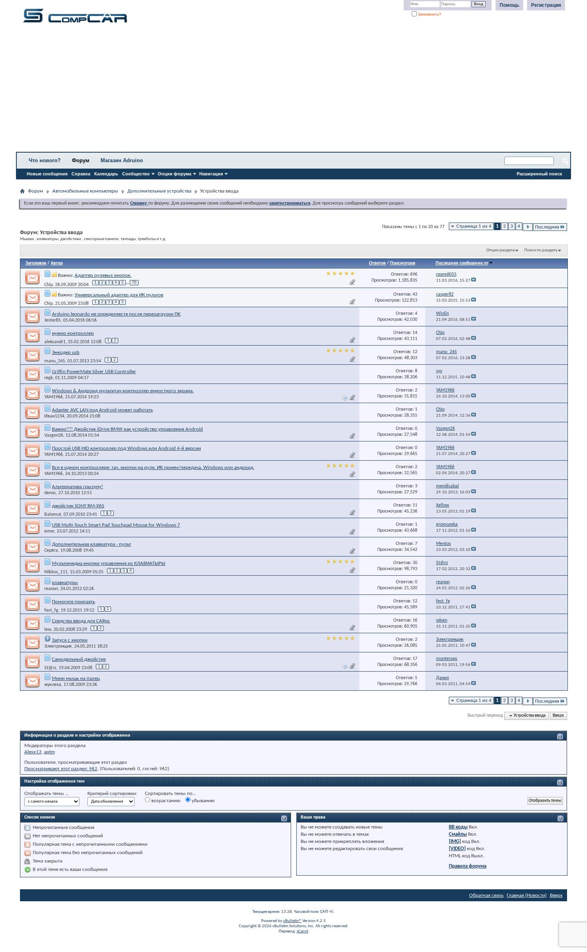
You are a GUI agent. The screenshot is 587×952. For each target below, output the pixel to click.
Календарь (106, 173)
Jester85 (52, 320)
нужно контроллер (73, 333)
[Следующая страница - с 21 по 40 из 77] (528, 227)
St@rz (50, 668)
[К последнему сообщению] (473, 280)
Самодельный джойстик (79, 659)
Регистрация (546, 5)
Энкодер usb (65, 352)
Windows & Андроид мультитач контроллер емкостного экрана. (123, 391)
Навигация (211, 173)
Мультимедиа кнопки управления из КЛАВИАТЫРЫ (108, 563)
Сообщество (136, 173)
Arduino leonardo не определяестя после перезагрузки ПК (116, 314)
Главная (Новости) (527, 895)
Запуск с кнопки (69, 640)
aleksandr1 (54, 342)
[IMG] (455, 841)
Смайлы (458, 834)
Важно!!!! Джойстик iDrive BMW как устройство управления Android (127, 429)
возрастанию (165, 800)
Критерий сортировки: (112, 793)
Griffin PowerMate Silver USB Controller (94, 371)
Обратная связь (486, 895)
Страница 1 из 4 (474, 226)
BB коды (458, 827)
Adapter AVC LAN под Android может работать (102, 410)
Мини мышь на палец (76, 678)
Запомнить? (429, 14)
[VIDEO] (457, 848)
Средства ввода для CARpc (81, 621)
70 (134, 282)
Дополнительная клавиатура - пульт (91, 544)
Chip (48, 284)
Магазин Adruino (122, 160)
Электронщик (58, 646)
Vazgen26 (53, 435)
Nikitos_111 (55, 572)
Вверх (558, 716)
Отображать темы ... (46, 793)
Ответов (377, 263)
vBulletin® (292, 921)
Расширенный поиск (539, 173)
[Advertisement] (249, 90)
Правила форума (467, 866)
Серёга (51, 550)
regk (48, 378)
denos (50, 493)
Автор (57, 263)
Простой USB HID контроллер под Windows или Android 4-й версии (126, 448)
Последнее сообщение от (462, 263)
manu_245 (54, 361)
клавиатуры (65, 582)
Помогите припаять (73, 601)
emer (49, 531)
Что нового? (45, 160)
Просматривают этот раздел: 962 (60, 768)
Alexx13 (33, 752)
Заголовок (36, 263)
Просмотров (402, 263)
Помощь (509, 5)
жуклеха (52, 684)
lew (47, 629)
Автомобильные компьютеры (85, 191)
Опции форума (174, 173)
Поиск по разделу (540, 250)
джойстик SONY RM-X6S (78, 506)
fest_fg (51, 610)
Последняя (547, 227)
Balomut (52, 514)
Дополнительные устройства (159, 191)
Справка (80, 173)
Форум (80, 160)
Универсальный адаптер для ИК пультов (119, 295)
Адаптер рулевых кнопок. (103, 275)
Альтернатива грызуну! (77, 486)
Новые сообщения (47, 173)
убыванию (202, 800)
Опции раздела (500, 250)
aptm (49, 752)
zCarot (302, 931)
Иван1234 (54, 416)
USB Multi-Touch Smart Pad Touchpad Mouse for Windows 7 (116, 525)
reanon (51, 588)
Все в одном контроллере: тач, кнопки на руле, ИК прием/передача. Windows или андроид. (153, 467)
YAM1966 (53, 397)
